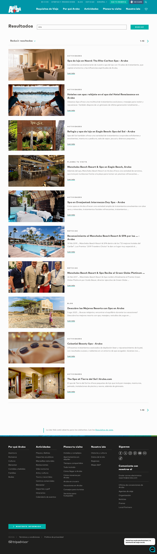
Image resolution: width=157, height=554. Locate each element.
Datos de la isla (98, 457)
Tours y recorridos (44, 477)
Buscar (139, 27)
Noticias (90, 2)
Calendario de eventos (46, 497)
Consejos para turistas (74, 489)
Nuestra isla (133, 8)
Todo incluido (69, 467)
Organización (125, 495)
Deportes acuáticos (44, 457)
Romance (12, 457)
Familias (12, 473)
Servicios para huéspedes (70, 494)
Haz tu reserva (118, 2)
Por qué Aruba (71, 8)
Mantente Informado (28, 526)
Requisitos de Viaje (47, 8)
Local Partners (125, 507)
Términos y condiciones (29, 537)
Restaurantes (42, 465)
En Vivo (44, 2)
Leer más (71, 73)
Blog (80, 2)
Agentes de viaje (126, 491)
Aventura (12, 453)
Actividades (91, 8)
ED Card (138, 2)
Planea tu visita (112, 8)
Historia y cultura (99, 453)
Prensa (122, 503)
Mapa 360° (96, 465)
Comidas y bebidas (16, 469)
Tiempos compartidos (73, 463)
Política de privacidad (53, 537)
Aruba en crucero (71, 481)
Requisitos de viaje (104, 430)
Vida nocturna (42, 469)
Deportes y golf (43, 489)
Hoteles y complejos (72, 453)
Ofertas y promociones (63, 2)
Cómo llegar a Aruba (73, 471)
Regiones (95, 461)
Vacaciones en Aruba (73, 485)
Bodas (11, 477)
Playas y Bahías (43, 453)
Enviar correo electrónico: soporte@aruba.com (130, 476)
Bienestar (12, 465)
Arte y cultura (42, 473)
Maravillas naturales (45, 461)
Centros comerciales (45, 481)
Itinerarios (40, 493)
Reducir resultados (21, 40)
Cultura (11, 461)
